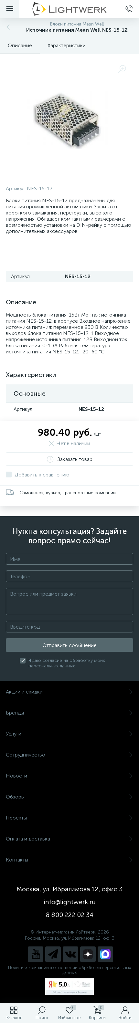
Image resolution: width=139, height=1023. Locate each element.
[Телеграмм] (53, 954)
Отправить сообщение (69, 645)
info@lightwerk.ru (70, 902)
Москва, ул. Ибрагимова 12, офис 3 (69, 889)
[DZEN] (88, 954)
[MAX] (105, 954)
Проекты (16, 818)
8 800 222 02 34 (69, 915)
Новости (16, 776)
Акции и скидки (24, 692)
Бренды (15, 713)
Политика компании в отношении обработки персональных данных (69, 970)
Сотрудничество (25, 755)
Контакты (17, 860)
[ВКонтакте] (70, 954)
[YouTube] (35, 954)
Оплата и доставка (28, 839)
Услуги (13, 734)
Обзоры (15, 797)
